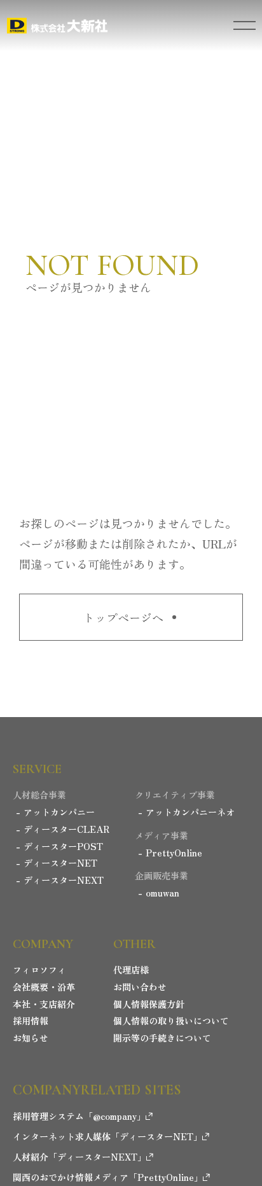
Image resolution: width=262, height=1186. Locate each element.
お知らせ (30, 1038)
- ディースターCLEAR (62, 829)
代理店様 (131, 970)
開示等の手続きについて (162, 1038)
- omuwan (158, 893)
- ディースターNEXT (60, 880)
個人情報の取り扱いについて (171, 1020)
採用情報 (30, 1020)
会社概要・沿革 (44, 987)
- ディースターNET (56, 863)
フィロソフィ (39, 970)
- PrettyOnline (170, 853)
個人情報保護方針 (148, 1004)
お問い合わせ (140, 987)
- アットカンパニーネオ (186, 812)
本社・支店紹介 (44, 1004)
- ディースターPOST (59, 846)
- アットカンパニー (55, 812)
